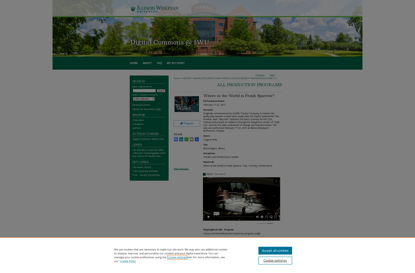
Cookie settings (177, 257)
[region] (207, 255)
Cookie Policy (128, 261)
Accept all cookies (275, 250)
